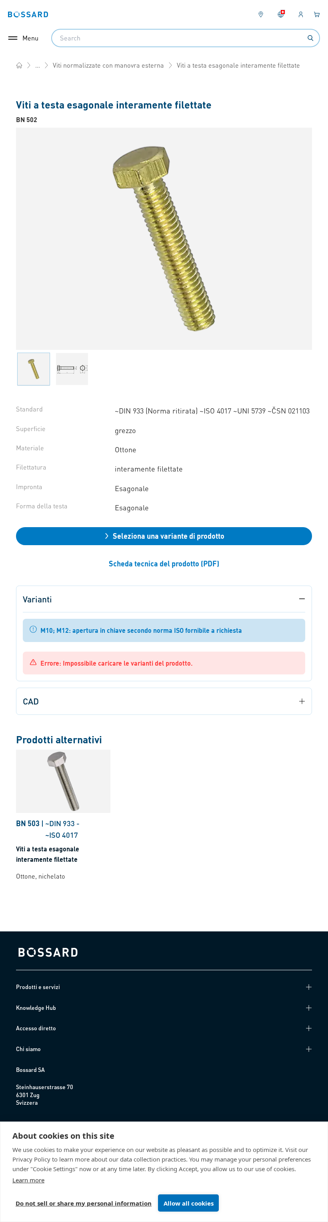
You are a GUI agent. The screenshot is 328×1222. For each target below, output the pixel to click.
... (37, 65)
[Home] (19, 65)
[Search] (310, 38)
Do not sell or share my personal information (84, 1203)
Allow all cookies (189, 1203)
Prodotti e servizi (38, 986)
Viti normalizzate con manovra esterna (108, 65)
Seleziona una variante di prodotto (168, 535)
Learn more (28, 1180)
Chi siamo (28, 1048)
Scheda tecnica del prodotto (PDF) (164, 563)
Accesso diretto (36, 1027)
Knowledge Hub (36, 1007)
